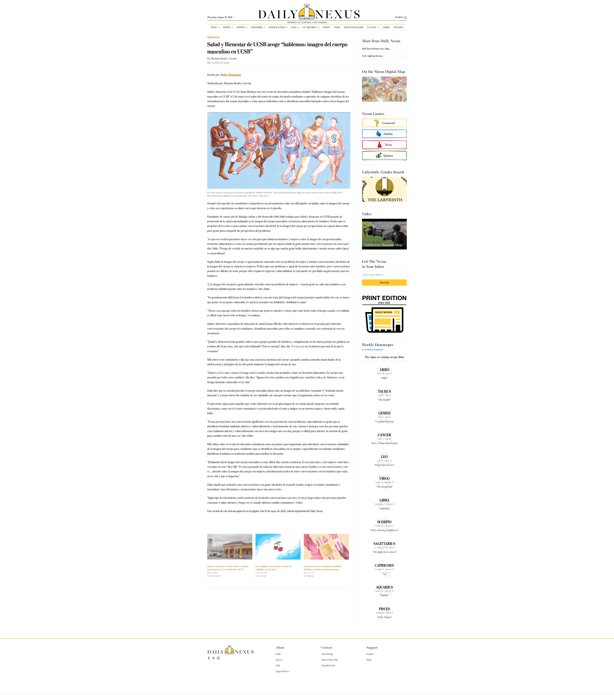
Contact (326, 647)
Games (386, 27)
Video (337, 27)
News (214, 27)
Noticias (213, 37)
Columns (398, 27)
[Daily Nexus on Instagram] (218, 658)
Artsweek (257, 27)
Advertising (327, 654)
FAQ (278, 665)
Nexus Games (373, 113)
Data (294, 27)
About (280, 647)
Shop (368, 659)
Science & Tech (277, 27)
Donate (370, 654)
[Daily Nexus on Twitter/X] (213, 658)
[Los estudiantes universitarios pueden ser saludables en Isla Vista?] (278, 547)
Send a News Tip (329, 659)
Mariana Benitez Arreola (223, 58)
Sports (227, 27)
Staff (278, 654)
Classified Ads (328, 665)
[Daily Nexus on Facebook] (208, 658)
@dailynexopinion (374, 349)
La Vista (371, 27)
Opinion (241, 27)
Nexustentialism (353, 27)
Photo (326, 27)
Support (372, 647)
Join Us (279, 659)
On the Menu (310, 27)
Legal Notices (282, 671)
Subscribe (384, 282)
